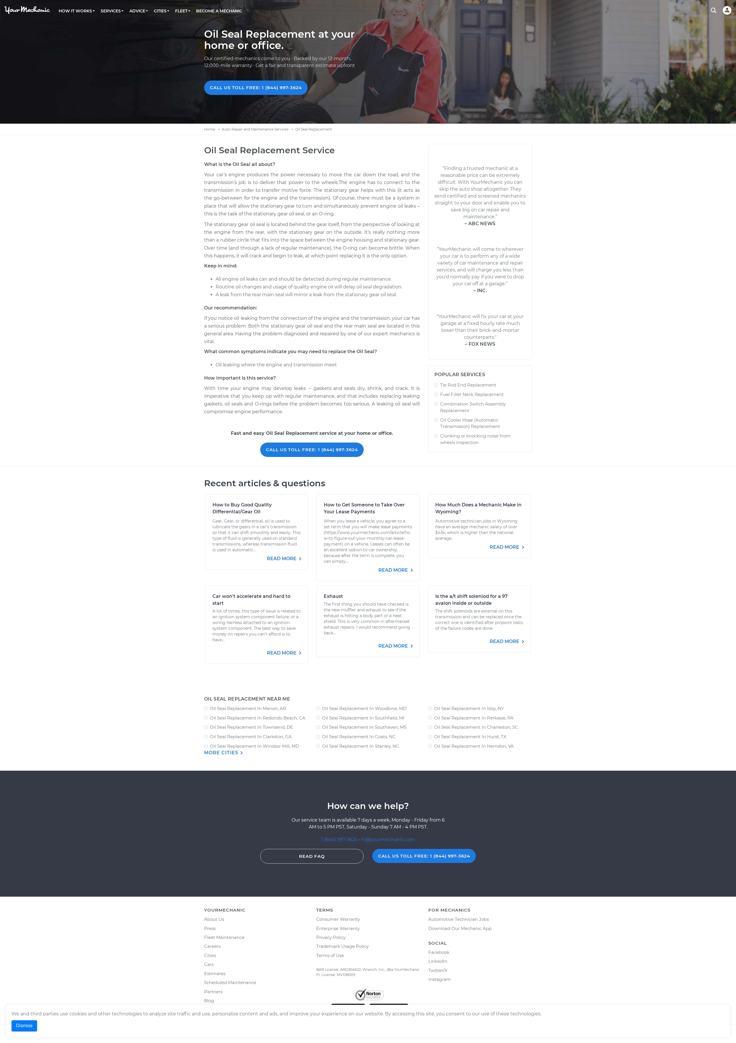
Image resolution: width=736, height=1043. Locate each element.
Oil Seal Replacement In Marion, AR (248, 708)
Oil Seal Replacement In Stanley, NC (360, 746)
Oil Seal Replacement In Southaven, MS (364, 727)
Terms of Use (330, 955)
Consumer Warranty (338, 919)
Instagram (439, 979)
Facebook (438, 952)
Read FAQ (312, 856)
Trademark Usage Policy (342, 946)
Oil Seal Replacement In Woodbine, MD (364, 708)
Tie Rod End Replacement (468, 385)
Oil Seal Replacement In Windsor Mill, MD (254, 746)
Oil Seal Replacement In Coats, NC (359, 736)
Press (210, 928)
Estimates (214, 973)
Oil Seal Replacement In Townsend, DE (251, 727)
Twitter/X (437, 970)
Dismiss (24, 1025)
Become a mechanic (219, 11)
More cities (222, 752)
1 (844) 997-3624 (340, 839)
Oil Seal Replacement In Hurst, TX (470, 736)
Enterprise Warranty (338, 928)
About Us (214, 919)
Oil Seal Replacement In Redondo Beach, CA (257, 718)
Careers (212, 946)
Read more (282, 558)
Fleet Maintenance (224, 937)
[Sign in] (727, 10)
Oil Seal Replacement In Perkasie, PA (473, 718)
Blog (209, 1000)
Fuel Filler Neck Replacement (472, 394)
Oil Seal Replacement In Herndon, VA (474, 746)
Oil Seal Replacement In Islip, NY (469, 708)
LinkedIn (437, 961)
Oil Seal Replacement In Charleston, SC (476, 727)
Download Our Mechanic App (460, 928)
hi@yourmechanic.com (388, 839)
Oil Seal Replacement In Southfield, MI (363, 718)
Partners (213, 991)
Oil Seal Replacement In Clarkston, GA (251, 736)
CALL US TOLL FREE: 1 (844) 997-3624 (256, 87)
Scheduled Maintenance (230, 982)
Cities (210, 955)
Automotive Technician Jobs (458, 919)
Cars (209, 964)
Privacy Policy (331, 937)
